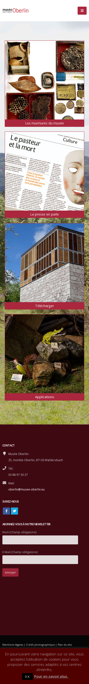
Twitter (14, 511)
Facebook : (6, 511)
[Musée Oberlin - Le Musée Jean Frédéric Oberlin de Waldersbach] (15, 10)
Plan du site (65, 644)
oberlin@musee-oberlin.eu (26, 489)
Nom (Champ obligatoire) (19, 532)
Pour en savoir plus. (51, 676)
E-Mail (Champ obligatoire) (20, 552)
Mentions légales (12, 644)
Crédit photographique (40, 644)
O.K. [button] (27, 676)
